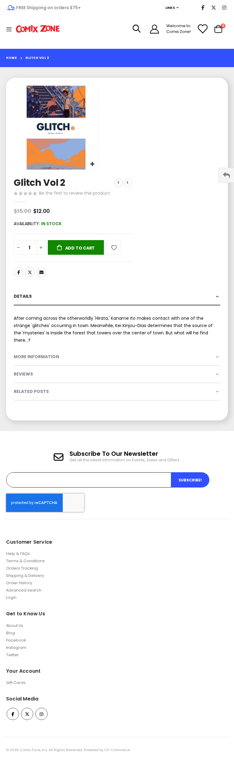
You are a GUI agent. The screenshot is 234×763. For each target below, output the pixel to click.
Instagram (16, 647)
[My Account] (154, 29)
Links (170, 7)
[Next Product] (127, 182)
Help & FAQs (18, 553)
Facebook (18, 272)
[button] (92, 164)
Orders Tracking (22, 568)
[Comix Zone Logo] (38, 29)
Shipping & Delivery (25, 575)
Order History (19, 582)
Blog (10, 632)
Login (11, 597)
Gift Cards (16, 682)
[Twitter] (213, 8)
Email (41, 272)
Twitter (30, 272)
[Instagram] (224, 8)
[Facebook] (203, 8)
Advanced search (23, 590)
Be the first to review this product (74, 193)
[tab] (117, 296)
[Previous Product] (118, 182)
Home (11, 58)
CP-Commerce (117, 749)
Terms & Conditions (25, 560)
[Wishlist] (202, 29)
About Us (14, 625)
